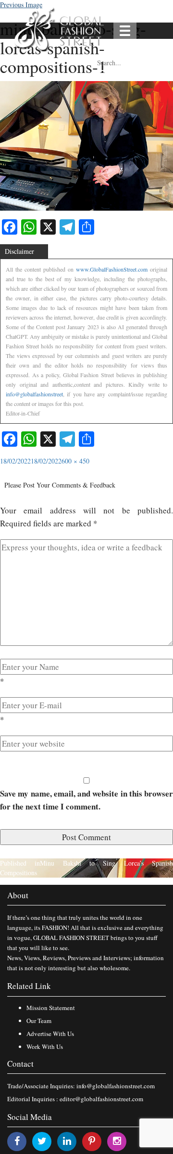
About (17, 895)
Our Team (38, 1020)
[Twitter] (42, 1140)
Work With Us (44, 1046)
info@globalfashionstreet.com (115, 1086)
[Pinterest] (91, 1140)
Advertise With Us (50, 1033)
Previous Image (21, 4)
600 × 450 (75, 460)
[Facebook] (17, 1140)
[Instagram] (117, 1140)
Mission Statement (50, 1007)
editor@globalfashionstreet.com (101, 1099)
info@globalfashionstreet (34, 394)
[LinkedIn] (67, 1140)
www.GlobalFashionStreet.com (112, 269)
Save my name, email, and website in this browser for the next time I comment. (86, 799)
